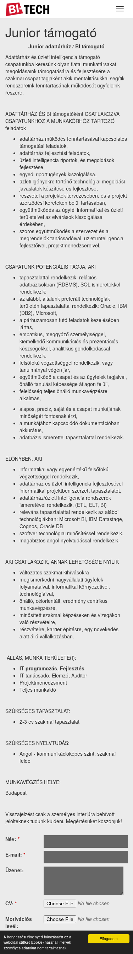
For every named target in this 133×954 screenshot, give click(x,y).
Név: (12, 838)
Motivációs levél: (18, 922)
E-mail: (15, 854)
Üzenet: (14, 870)
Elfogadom (108, 938)
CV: (11, 903)
